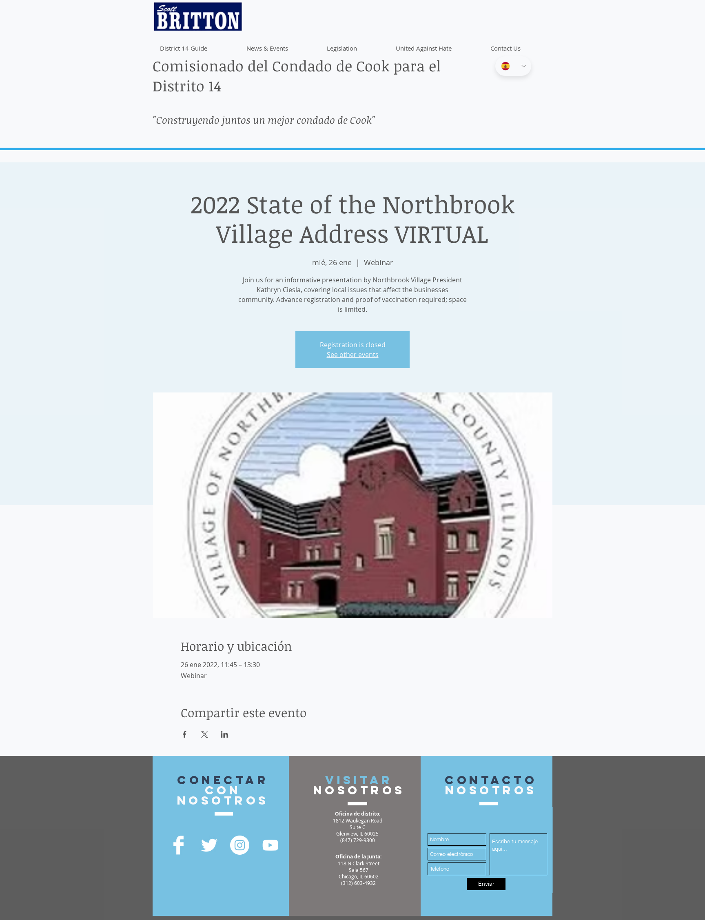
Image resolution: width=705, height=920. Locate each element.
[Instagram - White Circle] (239, 845)
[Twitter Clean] (209, 845)
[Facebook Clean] (178, 845)
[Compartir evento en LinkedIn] (224, 734)
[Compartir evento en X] (204, 734)
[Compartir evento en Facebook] (184, 734)
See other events (353, 354)
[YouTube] (270, 845)
